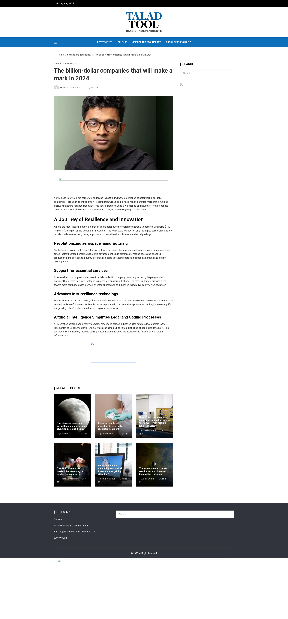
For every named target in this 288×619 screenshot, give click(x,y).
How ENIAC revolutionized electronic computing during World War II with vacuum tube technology (154, 421)
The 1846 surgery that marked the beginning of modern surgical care (70, 471)
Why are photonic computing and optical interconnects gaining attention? (110, 470)
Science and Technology (66, 64)
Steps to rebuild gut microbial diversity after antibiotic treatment (110, 426)
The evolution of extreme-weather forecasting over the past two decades (153, 471)
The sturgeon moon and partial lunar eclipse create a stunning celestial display (72, 426)
